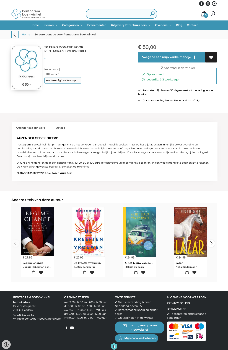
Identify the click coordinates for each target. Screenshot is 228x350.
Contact (192, 25)
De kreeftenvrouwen (87, 263)
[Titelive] (114, 346)
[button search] (152, 14)
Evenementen (96, 25)
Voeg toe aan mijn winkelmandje (166, 57)
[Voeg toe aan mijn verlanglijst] (211, 57)
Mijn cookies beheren (140, 338)
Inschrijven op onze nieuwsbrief (142, 327)
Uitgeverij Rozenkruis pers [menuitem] (129, 25)
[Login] (213, 13)
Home (34, 25)
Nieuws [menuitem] (48, 25)
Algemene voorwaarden (186, 297)
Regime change (32, 263)
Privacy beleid (178, 303)
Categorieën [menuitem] (70, 25)
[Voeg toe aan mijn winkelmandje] (33, 272)
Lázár (179, 263)
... (45, 57)
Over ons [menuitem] (161, 25)
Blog (179, 25)
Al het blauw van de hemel (142, 263)
